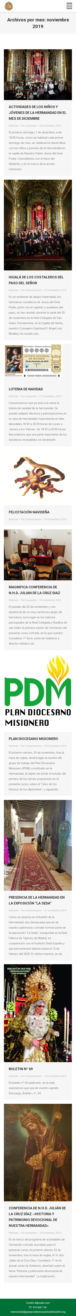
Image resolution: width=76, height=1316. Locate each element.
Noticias (13, 125)
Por (28, 125)
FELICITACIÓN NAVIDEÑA (29, 512)
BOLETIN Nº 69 (21, 1069)
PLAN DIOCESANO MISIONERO (33, 739)
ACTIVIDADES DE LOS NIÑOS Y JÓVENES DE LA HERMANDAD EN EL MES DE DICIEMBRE (37, 113)
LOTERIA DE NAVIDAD (26, 389)
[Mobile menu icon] (69, 6)
